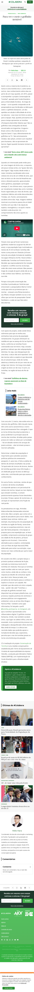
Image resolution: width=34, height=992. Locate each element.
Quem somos (5, 919)
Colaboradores (5, 933)
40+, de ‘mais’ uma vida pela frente (14, 783)
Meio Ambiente (22, 13)
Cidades (3, 755)
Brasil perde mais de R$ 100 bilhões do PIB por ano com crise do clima (16, 758)
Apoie (29, 2)
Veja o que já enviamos (17, 324)
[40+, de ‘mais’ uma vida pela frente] (17, 770)
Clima (2, 727)
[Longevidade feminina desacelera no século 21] (17, 793)
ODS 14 (23, 70)
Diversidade (11, 780)
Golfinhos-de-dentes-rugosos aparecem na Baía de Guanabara (16, 381)
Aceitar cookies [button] (8, 988)
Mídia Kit (3, 926)
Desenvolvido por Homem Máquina (10, 949)
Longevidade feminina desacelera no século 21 (15, 807)
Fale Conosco (5, 936)
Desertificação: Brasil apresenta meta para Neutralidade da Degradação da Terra (15, 732)
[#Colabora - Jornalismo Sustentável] (15, 2)
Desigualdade (4, 780)
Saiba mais (20, 960)
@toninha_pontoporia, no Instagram (14, 609)
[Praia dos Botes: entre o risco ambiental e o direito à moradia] (11, 411)
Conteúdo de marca (6, 929)
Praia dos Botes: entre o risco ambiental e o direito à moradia (24, 412)
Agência (3, 922)
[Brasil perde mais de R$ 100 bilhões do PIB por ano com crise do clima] (17, 745)
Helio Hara (14, 70)
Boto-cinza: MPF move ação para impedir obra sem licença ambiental (18, 154)
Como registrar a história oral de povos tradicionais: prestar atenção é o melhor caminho (24, 403)
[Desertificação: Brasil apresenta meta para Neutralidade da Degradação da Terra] (17, 717)
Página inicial (12, 13)
